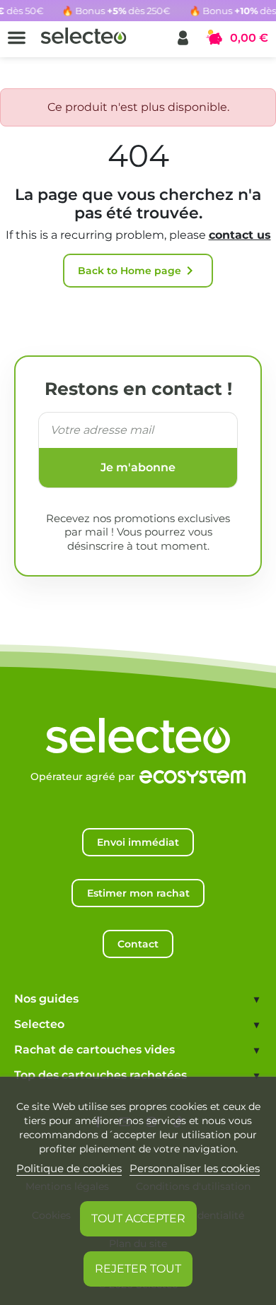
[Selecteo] (138, 721)
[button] (183, 37)
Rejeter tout (138, 1268)
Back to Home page (138, 270)
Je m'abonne (138, 467)
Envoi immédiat (138, 842)
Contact (138, 944)
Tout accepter (138, 1218)
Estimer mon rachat (138, 893)
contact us (240, 235)
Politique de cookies (69, 1168)
